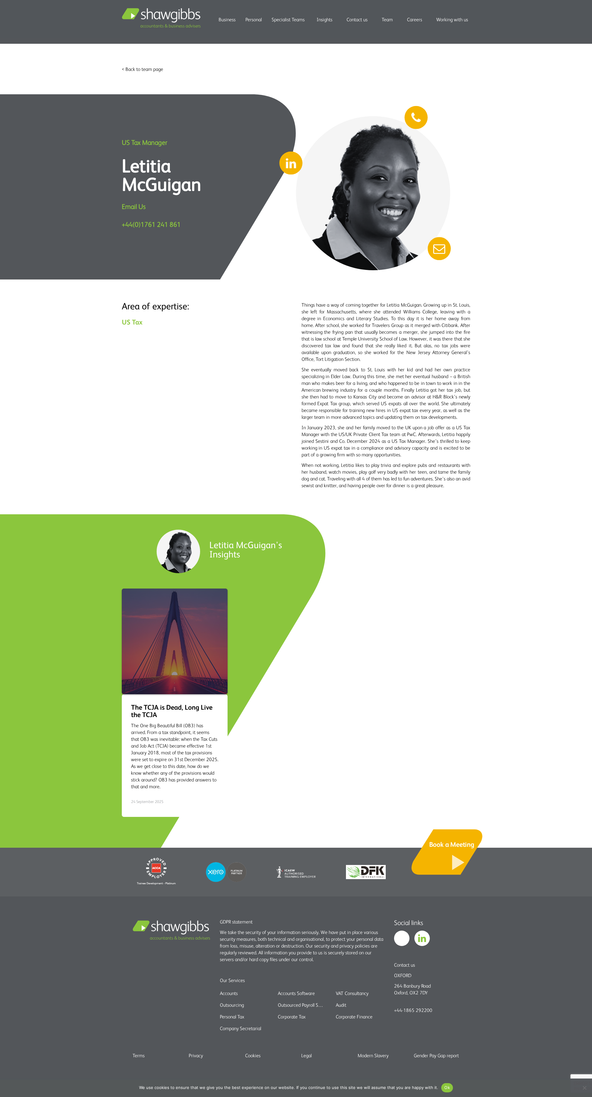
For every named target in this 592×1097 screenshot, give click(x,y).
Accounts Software (296, 993)
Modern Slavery (373, 1055)
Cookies (253, 1055)
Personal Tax (232, 1016)
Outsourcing (232, 1005)
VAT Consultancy (352, 993)
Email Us (134, 206)
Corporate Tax (292, 1016)
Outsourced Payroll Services (301, 1005)
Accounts (229, 993)
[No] (584, 1088)
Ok (447, 1087)
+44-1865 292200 (413, 1010)
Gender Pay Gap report (436, 1055)
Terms (139, 1055)
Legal (306, 1055)
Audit (341, 1005)
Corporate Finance (354, 1016)
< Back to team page (142, 69)
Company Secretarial (240, 1028)
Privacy (196, 1055)
